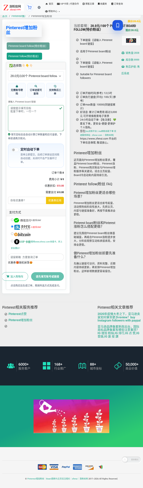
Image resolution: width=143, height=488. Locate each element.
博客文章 (89, 4)
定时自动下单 (29, 149)
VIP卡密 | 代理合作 (69, 4)
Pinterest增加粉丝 (21, 320)
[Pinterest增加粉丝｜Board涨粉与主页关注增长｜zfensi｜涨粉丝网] (13, 7)
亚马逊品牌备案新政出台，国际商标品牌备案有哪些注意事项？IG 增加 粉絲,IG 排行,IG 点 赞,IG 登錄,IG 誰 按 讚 (118, 331)
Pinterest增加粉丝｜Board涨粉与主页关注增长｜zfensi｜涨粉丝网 (57, 479)
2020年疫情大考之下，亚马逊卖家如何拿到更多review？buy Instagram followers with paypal (119, 317)
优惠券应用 (54, 200)
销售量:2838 (132, 53)
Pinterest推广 (19, 16)
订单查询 (118, 4)
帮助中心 (53, 11)
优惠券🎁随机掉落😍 (20, 262)
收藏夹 (103, 4)
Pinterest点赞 (18, 314)
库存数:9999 (132, 59)
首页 (50, 4)
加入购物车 (16, 276)
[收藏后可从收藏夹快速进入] (117, 25)
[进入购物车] (29, 7)
